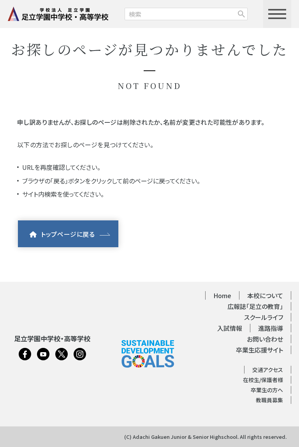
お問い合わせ (265, 339)
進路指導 (270, 328)
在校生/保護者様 (263, 380)
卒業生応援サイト (259, 350)
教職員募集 (269, 400)
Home (222, 295)
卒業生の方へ (267, 390)
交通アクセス (267, 370)
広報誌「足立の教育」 (255, 306)
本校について (265, 295)
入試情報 (229, 328)
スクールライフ (263, 317)
